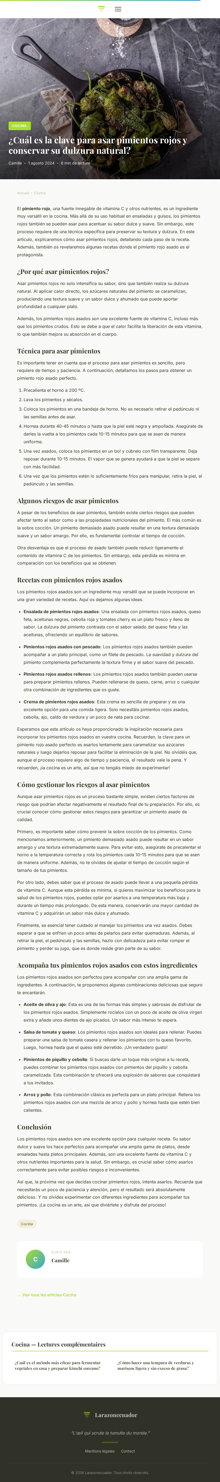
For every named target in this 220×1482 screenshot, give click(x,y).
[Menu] (118, 9)
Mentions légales (100, 1451)
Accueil (23, 193)
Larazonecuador (116, 1414)
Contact (128, 1451)
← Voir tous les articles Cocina (46, 1294)
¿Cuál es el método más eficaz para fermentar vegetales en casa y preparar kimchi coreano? (58, 1365)
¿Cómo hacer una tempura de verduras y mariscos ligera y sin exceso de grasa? (156, 1365)
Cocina (19, 126)
